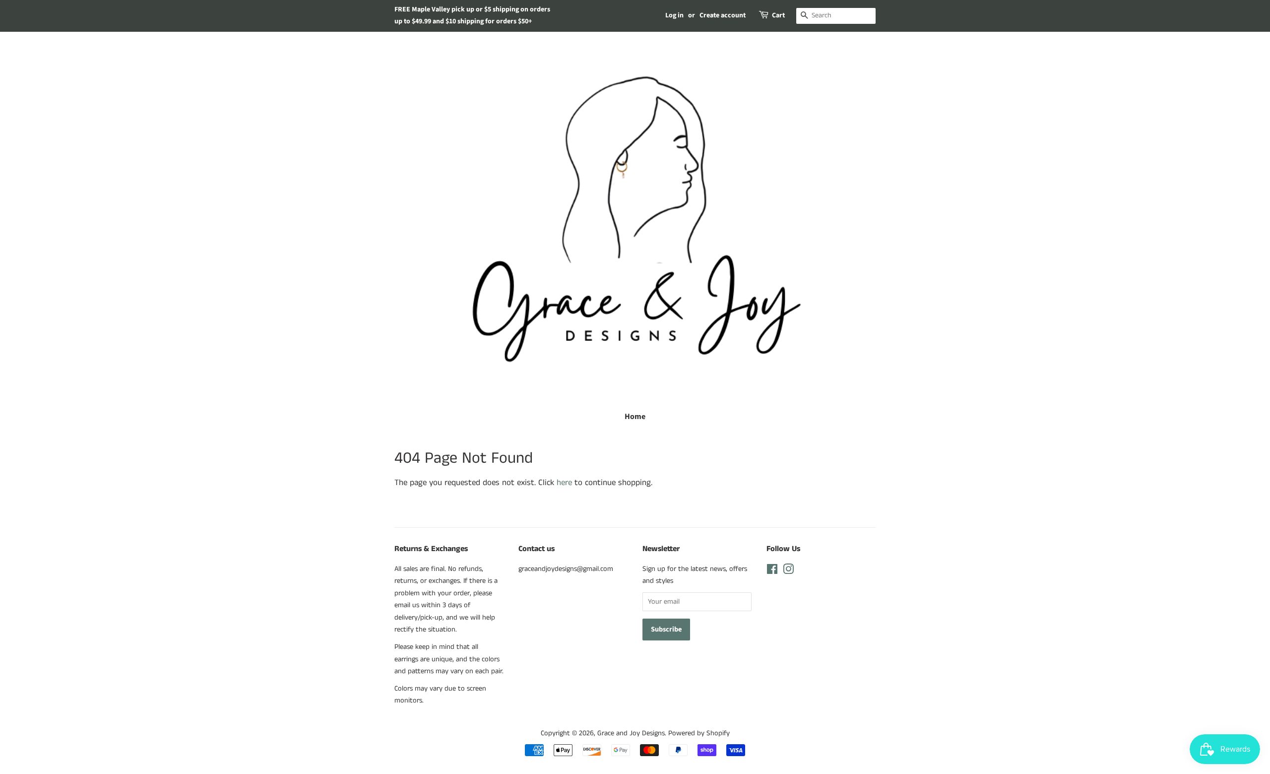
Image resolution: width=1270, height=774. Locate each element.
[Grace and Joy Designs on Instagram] (788, 571)
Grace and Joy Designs (631, 733)
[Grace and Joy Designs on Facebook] (772, 571)
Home (635, 416)
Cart (778, 15)
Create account (722, 15)
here (564, 483)
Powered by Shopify (699, 733)
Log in (674, 15)
